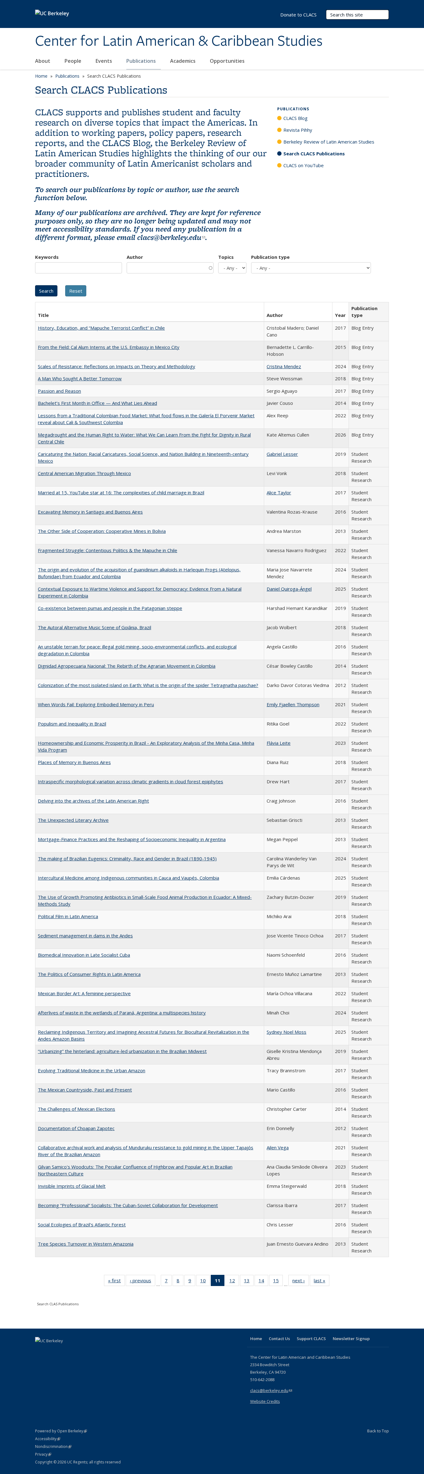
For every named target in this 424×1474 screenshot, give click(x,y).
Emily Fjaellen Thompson (293, 704)
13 (249, 1281)
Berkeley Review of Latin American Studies (328, 142)
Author (135, 257)
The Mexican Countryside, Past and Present (85, 1090)
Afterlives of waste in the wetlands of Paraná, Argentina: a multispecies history (122, 1012)
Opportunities (228, 60)
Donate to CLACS (298, 14)
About (43, 60)
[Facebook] (40, 1351)
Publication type (270, 257)
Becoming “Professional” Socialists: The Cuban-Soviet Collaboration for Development (128, 1205)
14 (263, 1281)
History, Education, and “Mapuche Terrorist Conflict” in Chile (101, 328)
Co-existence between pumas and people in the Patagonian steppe (110, 608)
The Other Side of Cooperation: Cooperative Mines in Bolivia (102, 531)
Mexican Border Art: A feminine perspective (84, 993)
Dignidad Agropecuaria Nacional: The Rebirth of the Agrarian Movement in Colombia (126, 666)
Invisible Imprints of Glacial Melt (72, 1186)
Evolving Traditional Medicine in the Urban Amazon (91, 1070)
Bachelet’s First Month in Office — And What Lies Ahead (97, 403)
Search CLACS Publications (314, 153)
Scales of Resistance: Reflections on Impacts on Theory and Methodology (116, 366)
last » (321, 1281)
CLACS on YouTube (303, 165)
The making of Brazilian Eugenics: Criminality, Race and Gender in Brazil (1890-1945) (127, 858)
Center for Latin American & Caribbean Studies (179, 41)
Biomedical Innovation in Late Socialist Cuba (84, 955)
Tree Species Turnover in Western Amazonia (85, 1244)
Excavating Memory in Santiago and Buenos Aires (90, 512)
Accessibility (47, 1438)
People (74, 60)
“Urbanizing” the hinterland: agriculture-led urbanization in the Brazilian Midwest (122, 1051)
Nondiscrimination (53, 1446)
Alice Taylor (279, 492)
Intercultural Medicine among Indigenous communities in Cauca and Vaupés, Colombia (128, 878)
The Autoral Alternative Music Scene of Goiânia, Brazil (94, 627)
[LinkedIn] (52, 1351)
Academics (183, 60)
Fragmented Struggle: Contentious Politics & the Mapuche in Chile (107, 550)
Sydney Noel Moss (286, 1032)
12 (234, 1281)
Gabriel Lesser (282, 454)
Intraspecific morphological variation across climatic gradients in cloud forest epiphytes (130, 781)
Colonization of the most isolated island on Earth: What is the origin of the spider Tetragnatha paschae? (148, 685)
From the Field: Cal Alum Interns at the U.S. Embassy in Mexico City (108, 347)
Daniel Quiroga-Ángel (289, 589)
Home (41, 76)
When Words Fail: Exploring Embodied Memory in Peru (96, 704)
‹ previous (142, 1281)
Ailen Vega (278, 1147)
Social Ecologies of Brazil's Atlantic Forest (82, 1224)
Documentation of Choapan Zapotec (76, 1128)
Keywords (47, 257)
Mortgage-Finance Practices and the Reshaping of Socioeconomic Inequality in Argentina (132, 839)
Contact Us (279, 1338)
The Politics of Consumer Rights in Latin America (89, 974)
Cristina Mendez (284, 366)
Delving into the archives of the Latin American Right (93, 801)
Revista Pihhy (297, 130)
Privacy (43, 1454)
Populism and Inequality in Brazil (72, 724)
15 (278, 1281)
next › (300, 1281)
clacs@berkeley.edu (171, 237)
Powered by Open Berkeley (61, 1431)
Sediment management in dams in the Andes (85, 935)
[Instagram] (76, 1351)
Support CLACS (311, 1338)
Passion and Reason (59, 391)
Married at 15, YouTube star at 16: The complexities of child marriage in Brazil (121, 492)
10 (205, 1281)
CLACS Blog (295, 118)
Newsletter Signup (351, 1338)
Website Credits (265, 1401)
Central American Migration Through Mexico (84, 473)
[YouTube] (64, 1351)
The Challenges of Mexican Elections (76, 1109)
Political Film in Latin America (68, 916)
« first (116, 1281)
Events (104, 60)
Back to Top (378, 1431)
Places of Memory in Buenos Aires (74, 762)
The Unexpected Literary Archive (73, 820)
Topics (226, 257)
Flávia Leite (279, 743)
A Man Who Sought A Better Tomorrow (80, 378)
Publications (141, 60)
